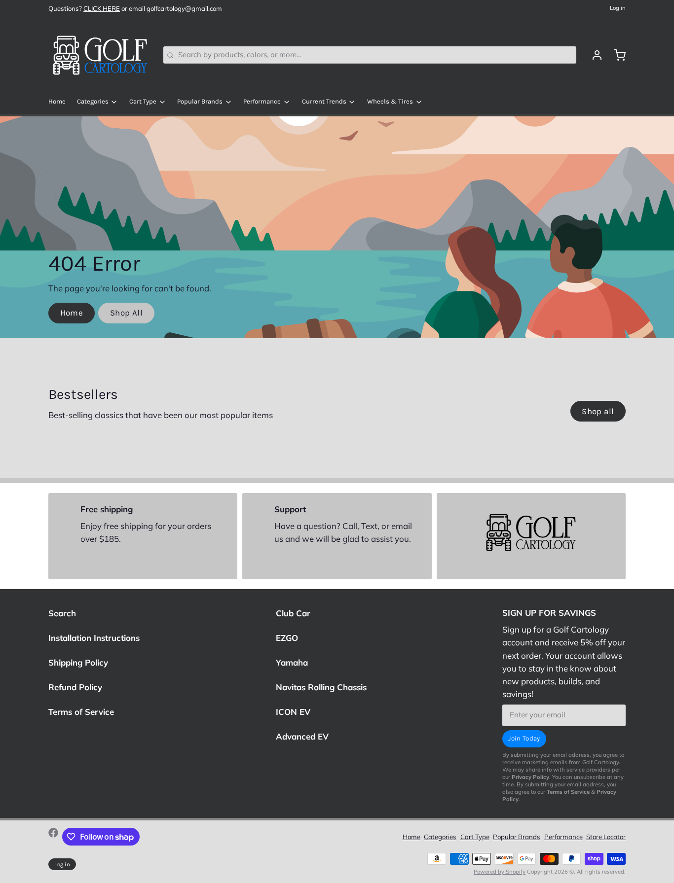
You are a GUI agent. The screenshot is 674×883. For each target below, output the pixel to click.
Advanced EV (302, 736)
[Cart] (616, 55)
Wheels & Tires (390, 101)
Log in (618, 7)
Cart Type (142, 101)
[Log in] (593, 55)
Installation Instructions (94, 638)
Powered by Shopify (499, 871)
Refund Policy (75, 687)
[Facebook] (53, 837)
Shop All (126, 313)
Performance (262, 101)
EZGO (287, 638)
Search (62, 613)
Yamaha (292, 662)
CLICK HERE (101, 8)
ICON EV (293, 711)
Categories (93, 101)
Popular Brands (200, 101)
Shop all (598, 411)
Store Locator (606, 837)
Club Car (293, 613)
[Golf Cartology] (100, 55)
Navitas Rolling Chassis (321, 687)
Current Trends (324, 101)
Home (57, 101)
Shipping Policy (78, 662)
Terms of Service (81, 711)
